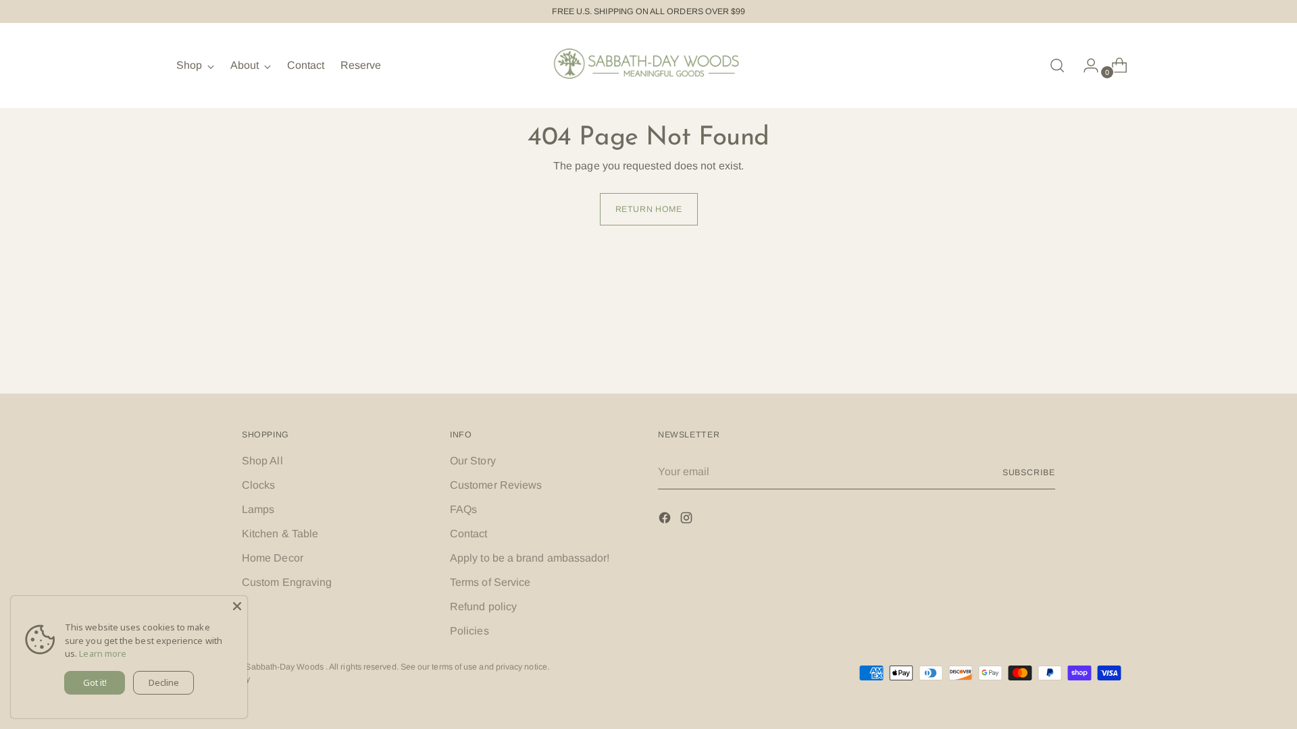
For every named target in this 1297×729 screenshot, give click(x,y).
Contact (469, 533)
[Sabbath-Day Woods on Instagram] (688, 520)
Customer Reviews (496, 485)
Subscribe (1028, 472)
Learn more (102, 653)
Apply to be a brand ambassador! (529, 558)
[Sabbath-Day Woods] (648, 65)
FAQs (463, 509)
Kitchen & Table (280, 533)
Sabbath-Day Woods (285, 667)
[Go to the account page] (1085, 65)
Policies (469, 631)
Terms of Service (490, 582)
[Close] (237, 606)
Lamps (258, 509)
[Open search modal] (1057, 65)
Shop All (262, 460)
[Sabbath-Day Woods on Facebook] (666, 520)
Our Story (473, 460)
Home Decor (272, 558)
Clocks (258, 485)
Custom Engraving (287, 582)
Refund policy (483, 606)
